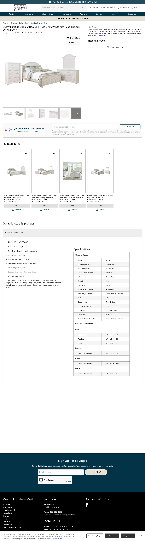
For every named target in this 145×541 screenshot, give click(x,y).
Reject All (112, 536)
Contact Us (132, 14)
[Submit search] (82, 8)
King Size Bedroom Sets (39, 23)
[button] (90, 7)
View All (76, 114)
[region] (72, 536)
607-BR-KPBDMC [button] (36, 33)
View (16, 205)
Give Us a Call (91, 2)
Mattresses (29, 14)
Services (99, 14)
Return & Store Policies (11, 527)
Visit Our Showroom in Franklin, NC (66, 2)
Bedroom (14, 23)
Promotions (67, 14)
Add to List (74, 42)
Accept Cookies (128, 536)
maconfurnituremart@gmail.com (62, 515)
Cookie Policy (57, 539)
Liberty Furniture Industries (11, 33)
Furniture (12, 14)
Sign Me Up (96, 472)
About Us (115, 14)
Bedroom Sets (23, 23)
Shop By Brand (47, 14)
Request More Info (116, 47)
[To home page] (20, 7)
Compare (18, 210)
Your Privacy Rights (95, 536)
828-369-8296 (56, 512)
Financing (83, 14)
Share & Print (75, 38)
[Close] (141, 535)
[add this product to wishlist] (26, 153)
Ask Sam (130, 127)
